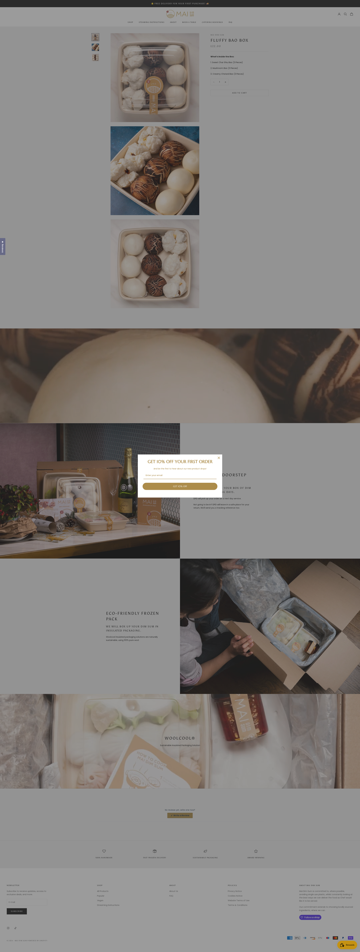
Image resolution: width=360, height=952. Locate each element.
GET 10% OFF (180, 486)
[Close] (218, 457)
